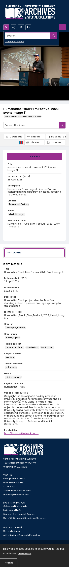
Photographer (13, 337)
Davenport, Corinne (19, 204)
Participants (47, 347)
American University (13, 527)
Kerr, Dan (10, 357)
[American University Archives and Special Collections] (23, 450)
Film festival (32, 347)
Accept (9, 562)
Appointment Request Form (17, 490)
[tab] (34, 156)
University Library (11, 531)
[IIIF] (21, 142)
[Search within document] (62, 125)
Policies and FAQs (12, 510)
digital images (16, 214)
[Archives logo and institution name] (30, 12)
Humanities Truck (15, 347)
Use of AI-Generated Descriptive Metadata (24, 518)
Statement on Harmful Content (19, 514)
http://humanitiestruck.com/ (21, 433)
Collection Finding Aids (15, 506)
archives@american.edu (16, 494)
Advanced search (14, 41)
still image (11, 367)
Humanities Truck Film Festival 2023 (23, 116)
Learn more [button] (24, 553)
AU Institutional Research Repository (21, 535)
